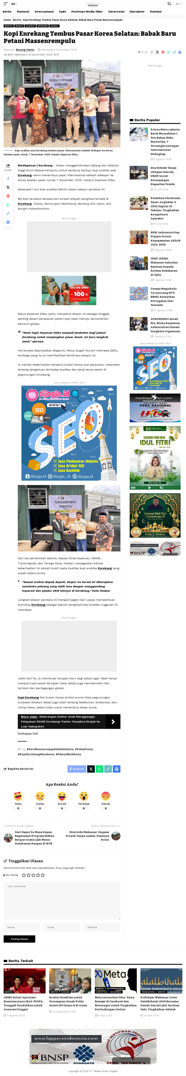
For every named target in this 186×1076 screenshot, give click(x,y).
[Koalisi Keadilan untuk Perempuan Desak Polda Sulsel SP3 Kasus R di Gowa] (70, 981)
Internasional (115, 988)
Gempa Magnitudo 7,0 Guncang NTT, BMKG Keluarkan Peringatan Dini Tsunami (164, 297)
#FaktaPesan (84, 749)
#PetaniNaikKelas (68, 754)
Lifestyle (101, 992)
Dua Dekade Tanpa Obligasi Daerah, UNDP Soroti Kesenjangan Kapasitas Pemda (163, 176)
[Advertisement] (69, 246)
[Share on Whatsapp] (168, 52)
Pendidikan (148, 992)
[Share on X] (157, 52)
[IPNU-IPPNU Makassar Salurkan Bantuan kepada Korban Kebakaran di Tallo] (139, 263)
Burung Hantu (25, 49)
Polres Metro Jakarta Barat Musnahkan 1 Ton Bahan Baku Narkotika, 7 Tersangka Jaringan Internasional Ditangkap (165, 142)
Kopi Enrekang (28, 697)
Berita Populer (147, 120)
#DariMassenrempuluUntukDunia (50, 749)
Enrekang (25, 175)
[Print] (179, 52)
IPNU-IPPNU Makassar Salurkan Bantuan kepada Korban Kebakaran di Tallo (164, 267)
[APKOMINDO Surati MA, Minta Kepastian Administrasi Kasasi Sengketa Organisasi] (139, 324)
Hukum (65, 992)
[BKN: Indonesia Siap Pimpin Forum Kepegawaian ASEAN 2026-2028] (139, 237)
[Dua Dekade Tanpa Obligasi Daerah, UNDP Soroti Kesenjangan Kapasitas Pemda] (139, 172)
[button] (7, 3)
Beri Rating (12, 875)
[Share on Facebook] (151, 52)
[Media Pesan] (93, 4)
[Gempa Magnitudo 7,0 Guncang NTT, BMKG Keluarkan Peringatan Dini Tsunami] (139, 293)
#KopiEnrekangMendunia (36, 754)
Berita (17, 20)
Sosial (54, 26)
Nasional (115, 992)
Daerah (30, 26)
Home (7, 20)
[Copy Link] (174, 52)
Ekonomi (43, 26)
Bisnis (19, 26)
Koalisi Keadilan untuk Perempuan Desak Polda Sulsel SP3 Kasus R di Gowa (68, 1001)
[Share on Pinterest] (162, 52)
